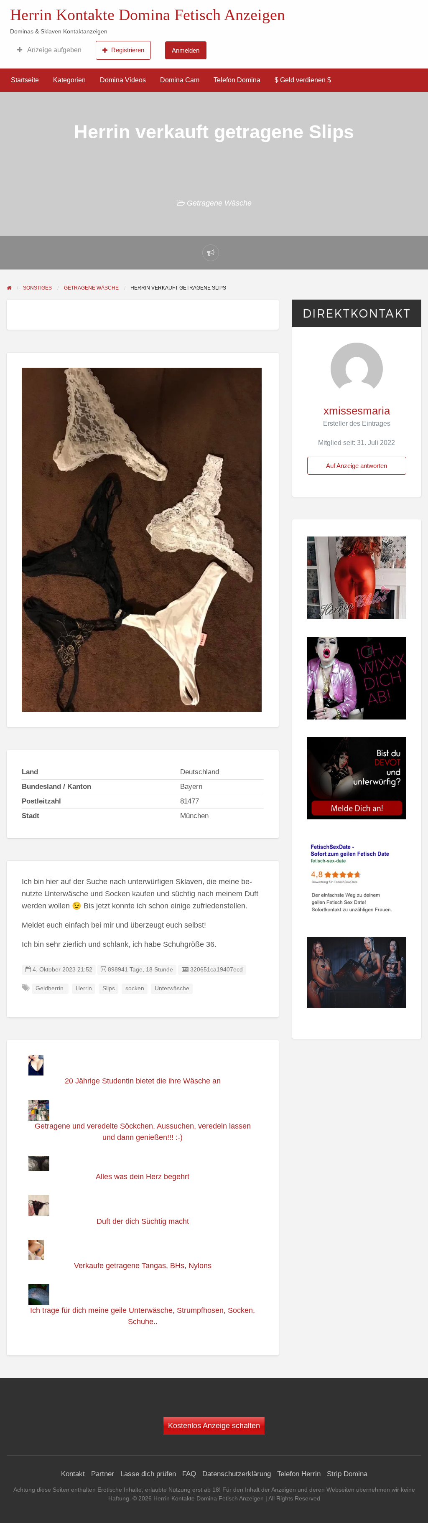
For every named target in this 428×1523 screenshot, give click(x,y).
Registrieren (127, 49)
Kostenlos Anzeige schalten (214, 1425)
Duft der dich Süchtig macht (143, 1221)
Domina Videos (123, 80)
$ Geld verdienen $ (303, 80)
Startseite (25, 80)
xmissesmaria (357, 411)
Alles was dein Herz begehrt (142, 1176)
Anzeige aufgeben (54, 49)
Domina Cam (179, 80)
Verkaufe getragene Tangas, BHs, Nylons (142, 1265)
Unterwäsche (172, 988)
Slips (108, 988)
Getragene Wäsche (219, 203)
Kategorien (69, 80)
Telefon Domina (237, 80)
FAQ (189, 1474)
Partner (102, 1474)
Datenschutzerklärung (236, 1474)
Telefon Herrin (299, 1474)
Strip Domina (347, 1474)
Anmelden (185, 50)
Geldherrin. (50, 988)
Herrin (84, 988)
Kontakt (73, 1474)
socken (134, 988)
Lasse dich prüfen (148, 1474)
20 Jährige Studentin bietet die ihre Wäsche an (143, 1081)
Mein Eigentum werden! (342, 10)
